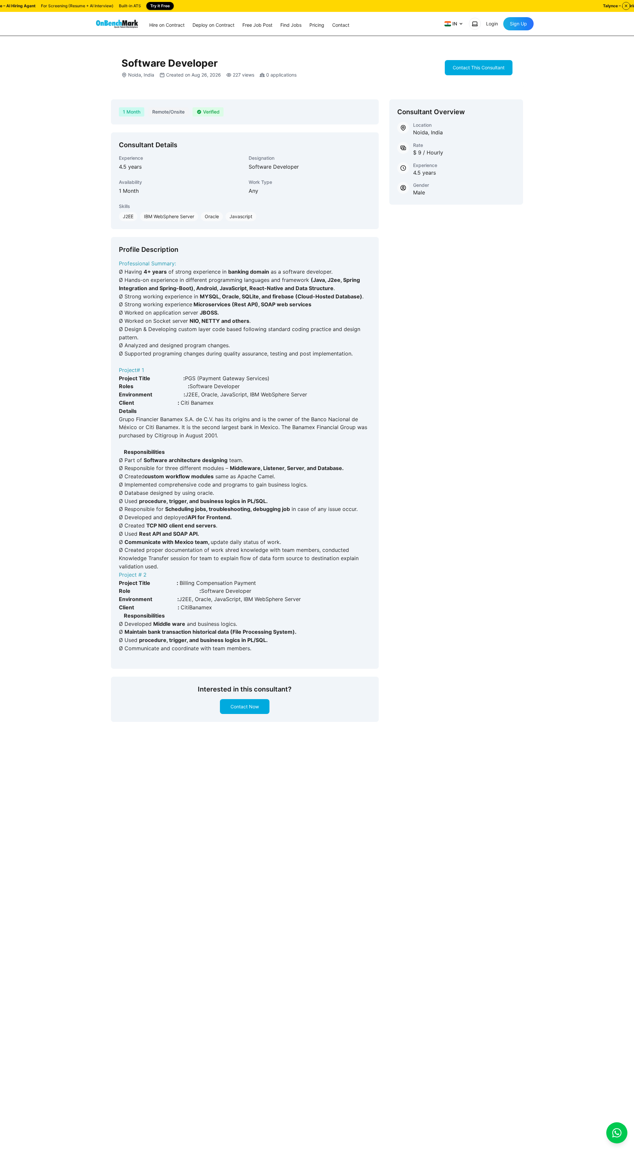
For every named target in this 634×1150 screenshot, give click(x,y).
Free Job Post (257, 25)
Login (492, 23)
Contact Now (244, 706)
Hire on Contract (167, 25)
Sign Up (518, 23)
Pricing (316, 25)
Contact (340, 25)
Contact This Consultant (479, 67)
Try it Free (160, 5)
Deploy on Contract (213, 25)
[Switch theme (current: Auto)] (475, 24)
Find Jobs (290, 25)
